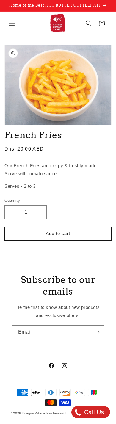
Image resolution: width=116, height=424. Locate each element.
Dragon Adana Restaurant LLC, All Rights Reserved (64, 413)
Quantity (12, 200)
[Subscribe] (97, 332)
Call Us (93, 412)
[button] (11, 23)
